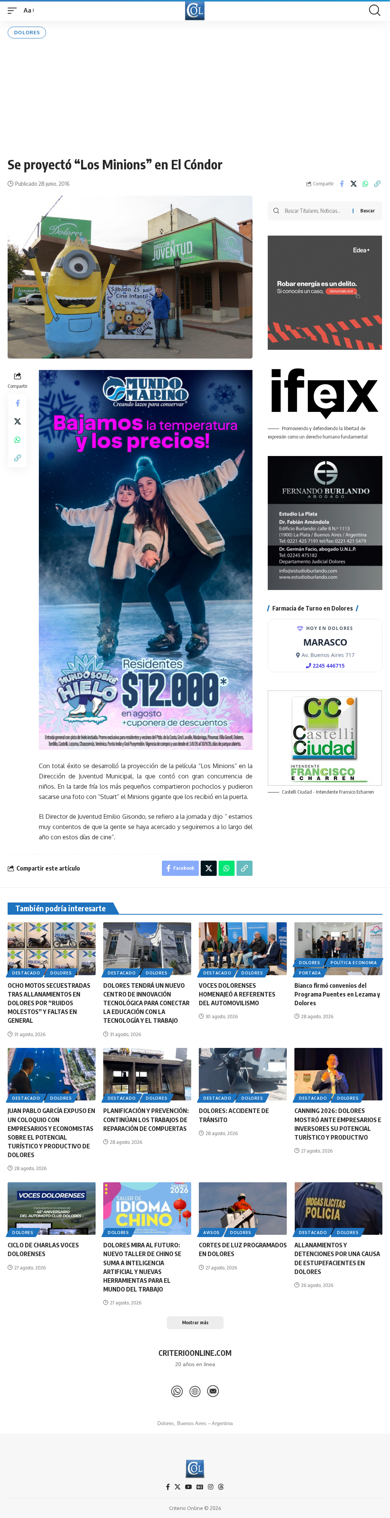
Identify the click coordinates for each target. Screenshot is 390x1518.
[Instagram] (210, 1487)
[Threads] (221, 1487)
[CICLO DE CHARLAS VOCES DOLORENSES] (52, 1208)
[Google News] (200, 1487)
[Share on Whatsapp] (365, 184)
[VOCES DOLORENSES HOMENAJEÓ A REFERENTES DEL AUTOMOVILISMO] (243, 948)
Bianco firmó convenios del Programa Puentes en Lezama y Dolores (337, 994)
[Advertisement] (195, 97)
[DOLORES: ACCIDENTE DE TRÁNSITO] (243, 1074)
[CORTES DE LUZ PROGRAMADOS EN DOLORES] (243, 1208)
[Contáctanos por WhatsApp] (177, 1391)
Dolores (27, 32)
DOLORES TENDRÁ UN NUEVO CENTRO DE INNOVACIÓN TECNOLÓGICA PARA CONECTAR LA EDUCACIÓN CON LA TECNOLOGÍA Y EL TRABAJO (146, 1003)
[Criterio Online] (194, 10)
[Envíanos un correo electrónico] (213, 1391)
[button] (14, 10)
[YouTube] (188, 1487)
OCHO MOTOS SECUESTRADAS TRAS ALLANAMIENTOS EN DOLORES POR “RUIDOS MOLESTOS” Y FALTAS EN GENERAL (49, 1003)
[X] (177, 1487)
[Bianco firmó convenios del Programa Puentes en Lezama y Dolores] (338, 948)
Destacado (26, 973)
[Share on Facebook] (341, 184)
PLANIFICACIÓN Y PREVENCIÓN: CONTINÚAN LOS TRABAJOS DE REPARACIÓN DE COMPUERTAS (146, 1119)
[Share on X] (353, 184)
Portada (310, 973)
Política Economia (354, 962)
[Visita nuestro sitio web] (195, 1391)
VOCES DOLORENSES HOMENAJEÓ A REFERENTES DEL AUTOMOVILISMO (237, 994)
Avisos (211, 1232)
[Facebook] (168, 1487)
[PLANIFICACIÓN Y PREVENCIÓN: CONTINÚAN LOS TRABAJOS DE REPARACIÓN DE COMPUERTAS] (147, 1074)
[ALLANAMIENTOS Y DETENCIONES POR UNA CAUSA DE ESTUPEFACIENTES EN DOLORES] (338, 1208)
